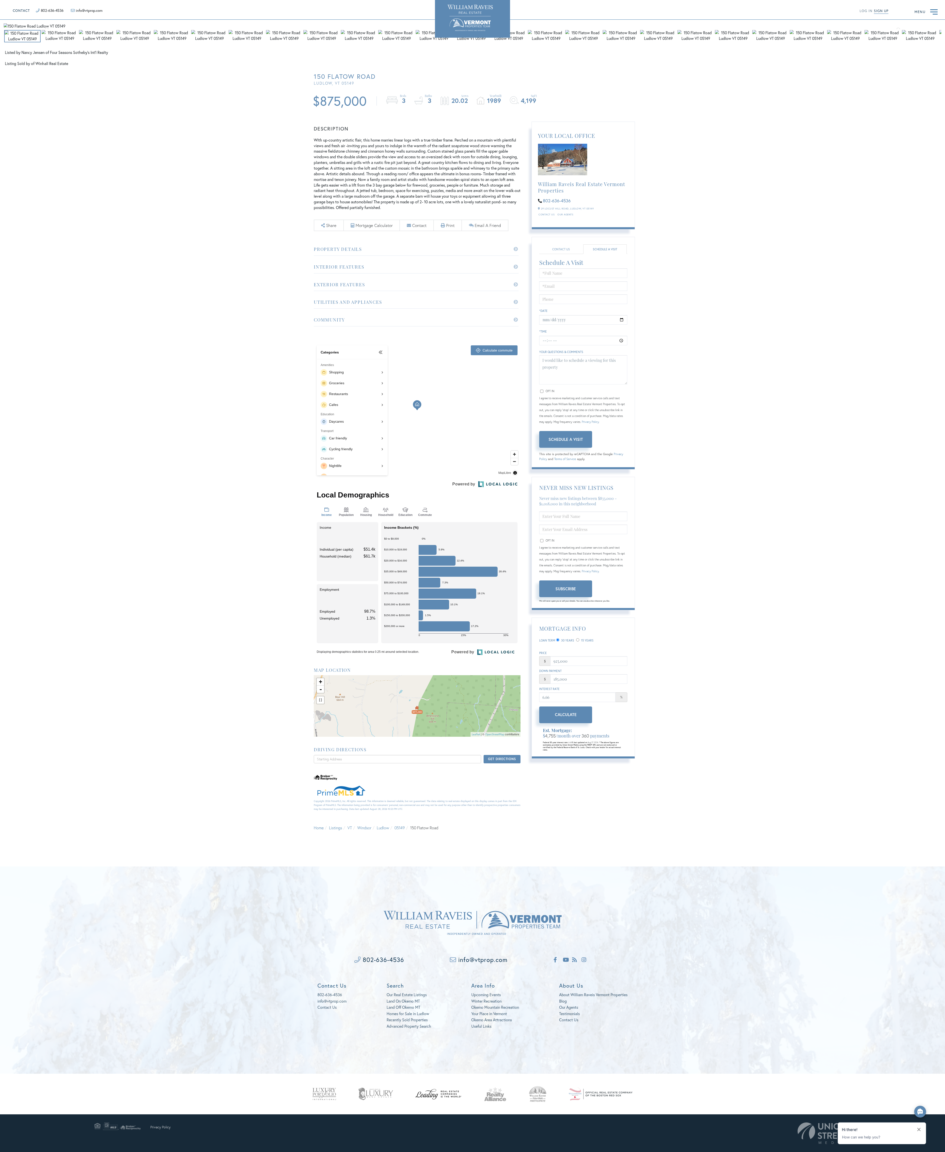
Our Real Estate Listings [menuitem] (407, 994)
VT (349, 827)
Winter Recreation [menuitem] (486, 1001)
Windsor (364, 827)
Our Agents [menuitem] (568, 1007)
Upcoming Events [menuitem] (486, 994)
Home (319, 827)
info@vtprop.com (89, 10)
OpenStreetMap (494, 734)
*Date (543, 311)
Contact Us (546, 214)
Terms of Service (565, 459)
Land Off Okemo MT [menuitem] (403, 1007)
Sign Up (881, 10)
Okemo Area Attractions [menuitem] (491, 1019)
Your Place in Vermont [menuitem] (489, 1013)
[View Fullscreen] (320, 700)
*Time (543, 331)
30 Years (567, 640)
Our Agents (565, 214)
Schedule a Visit (605, 249)
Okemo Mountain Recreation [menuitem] (495, 1007)
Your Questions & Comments (561, 352)
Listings (335, 827)
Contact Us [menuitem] (568, 1019)
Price (543, 653)
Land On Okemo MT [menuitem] (403, 1001)
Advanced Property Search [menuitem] (409, 1026)
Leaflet (476, 734)
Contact (21, 10)
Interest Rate (549, 689)
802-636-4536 (52, 10)
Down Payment (550, 671)
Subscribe (565, 588)
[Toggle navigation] (934, 11)
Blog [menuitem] (563, 1001)
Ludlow (383, 827)
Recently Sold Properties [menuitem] (407, 1019)
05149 (399, 827)
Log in (866, 10)
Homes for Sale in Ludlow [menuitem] (408, 1013)
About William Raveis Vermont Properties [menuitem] (593, 994)
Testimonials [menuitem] (569, 1013)
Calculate (566, 714)
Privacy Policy (590, 422)
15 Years (587, 640)
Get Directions (502, 759)
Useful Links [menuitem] (481, 1026)
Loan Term (547, 640)
